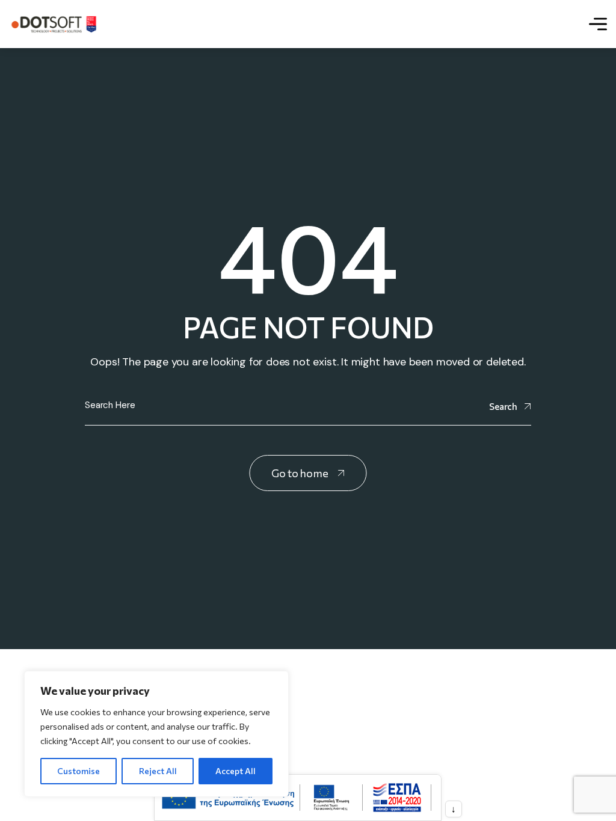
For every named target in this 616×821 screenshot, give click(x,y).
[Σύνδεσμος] (54, 23)
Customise (78, 771)
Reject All (158, 771)
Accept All (235, 771)
